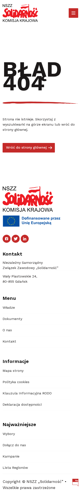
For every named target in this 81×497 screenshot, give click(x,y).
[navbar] (73, 13)
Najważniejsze (19, 424)
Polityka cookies (16, 382)
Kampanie (11, 456)
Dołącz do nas (14, 445)
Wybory (9, 434)
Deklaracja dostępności (22, 405)
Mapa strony (13, 371)
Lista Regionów (15, 468)
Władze (9, 308)
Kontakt (9, 341)
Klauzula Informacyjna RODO (27, 393)
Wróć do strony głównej (26, 147)
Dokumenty (12, 319)
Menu (9, 298)
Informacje (16, 361)
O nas (7, 330)
